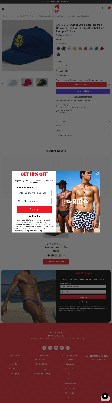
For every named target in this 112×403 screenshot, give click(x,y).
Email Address (25, 187)
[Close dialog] (97, 173)
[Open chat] (105, 396)
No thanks (34, 216)
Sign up (34, 209)
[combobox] (20, 201)
